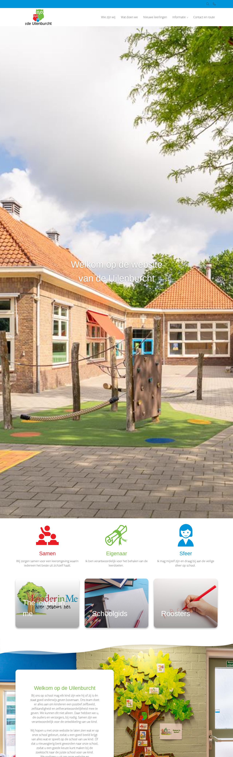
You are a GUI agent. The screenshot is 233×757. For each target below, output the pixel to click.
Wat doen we (129, 17)
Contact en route (204, 17)
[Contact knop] (214, 4)
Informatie (179, 17)
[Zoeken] (207, 4)
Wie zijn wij (108, 17)
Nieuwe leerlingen (155, 17)
